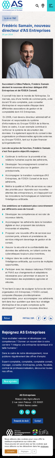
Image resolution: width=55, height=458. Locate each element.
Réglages (25, 451)
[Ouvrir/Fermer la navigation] (51, 5)
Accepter (11, 451)
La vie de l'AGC (10, 18)
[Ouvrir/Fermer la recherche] (37, 5)
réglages (44, 446)
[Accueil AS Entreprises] (12, 5)
